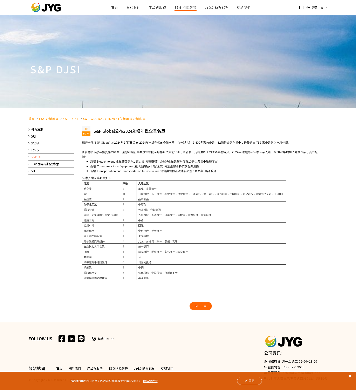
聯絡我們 (167, 368)
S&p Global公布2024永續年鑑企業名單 (114, 119)
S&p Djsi (71, 119)
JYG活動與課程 (144, 368)
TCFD (35, 150)
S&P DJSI (37, 157)
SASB (35, 143)
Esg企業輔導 (49, 119)
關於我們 (75, 368)
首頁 (31, 119)
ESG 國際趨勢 (118, 368)
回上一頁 (200, 306)
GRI (33, 136)
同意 (251, 380)
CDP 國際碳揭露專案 (45, 164)
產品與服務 (95, 368)
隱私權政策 (150, 381)
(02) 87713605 (293, 367)
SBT (34, 171)
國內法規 (37, 129)
